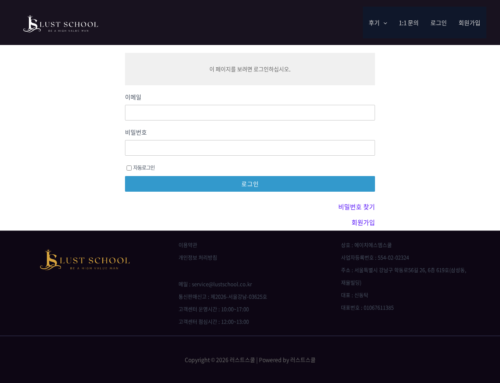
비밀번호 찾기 (356, 206)
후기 (374, 22)
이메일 (133, 97)
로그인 (438, 22)
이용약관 (188, 244)
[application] (383, 22)
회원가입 (469, 22)
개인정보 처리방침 (198, 257)
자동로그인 (144, 167)
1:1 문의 (409, 22)
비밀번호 (136, 132)
